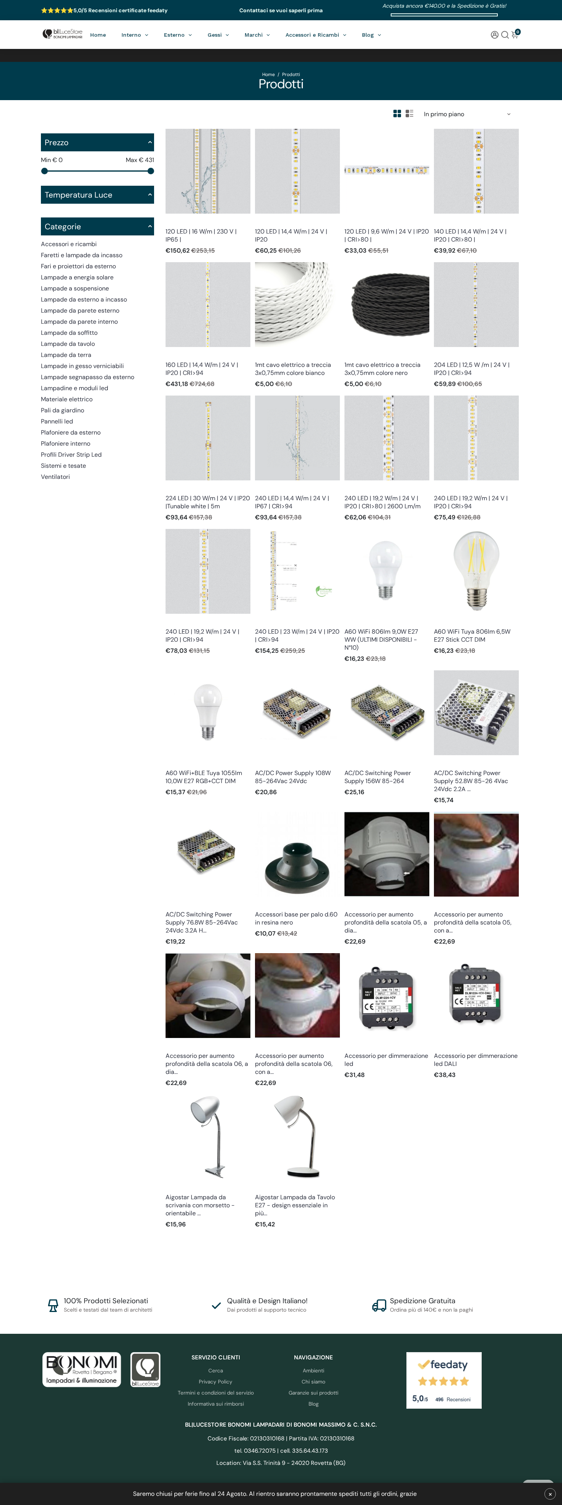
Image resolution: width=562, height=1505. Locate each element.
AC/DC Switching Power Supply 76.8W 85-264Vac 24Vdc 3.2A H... (202, 922)
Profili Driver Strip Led (71, 455)
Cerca (215, 1370)
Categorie (63, 226)
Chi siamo (313, 1382)
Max (140, 160)
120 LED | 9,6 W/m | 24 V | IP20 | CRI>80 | (386, 235)
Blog (314, 1404)
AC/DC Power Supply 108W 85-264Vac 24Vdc (293, 777)
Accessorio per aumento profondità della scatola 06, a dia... (207, 1064)
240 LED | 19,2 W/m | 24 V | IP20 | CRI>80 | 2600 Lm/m (382, 502)
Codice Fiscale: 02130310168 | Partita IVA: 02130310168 (281, 1438)
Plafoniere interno (65, 443)
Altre (350, 1045)
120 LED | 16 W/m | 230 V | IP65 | (201, 235)
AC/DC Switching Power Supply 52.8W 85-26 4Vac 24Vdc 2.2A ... (471, 781)
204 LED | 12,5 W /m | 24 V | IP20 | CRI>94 (472, 369)
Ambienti (313, 1370)
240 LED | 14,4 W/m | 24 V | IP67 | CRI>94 (292, 502)
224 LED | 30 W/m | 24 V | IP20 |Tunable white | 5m (208, 502)
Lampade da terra (66, 355)
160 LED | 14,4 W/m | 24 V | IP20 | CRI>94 (202, 369)
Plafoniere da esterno (71, 432)
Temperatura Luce (78, 195)
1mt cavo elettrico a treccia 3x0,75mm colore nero (382, 369)
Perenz (262, 354)
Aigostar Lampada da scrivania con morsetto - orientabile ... (200, 1205)
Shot (349, 621)
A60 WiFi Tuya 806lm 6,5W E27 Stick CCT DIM (472, 636)
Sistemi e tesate (63, 466)
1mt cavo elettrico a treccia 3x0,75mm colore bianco (293, 369)
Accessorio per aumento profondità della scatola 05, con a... (473, 922)
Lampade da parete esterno (80, 311)
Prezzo (56, 142)
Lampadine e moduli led (74, 388)
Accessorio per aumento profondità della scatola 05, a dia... (385, 922)
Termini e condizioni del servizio (216, 1393)
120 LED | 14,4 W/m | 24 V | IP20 (291, 235)
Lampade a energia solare (77, 277)
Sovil (260, 904)
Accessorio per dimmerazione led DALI (476, 1060)
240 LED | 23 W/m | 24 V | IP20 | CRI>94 (297, 636)
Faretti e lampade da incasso (81, 255)
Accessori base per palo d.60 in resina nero (296, 918)
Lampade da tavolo (68, 344)
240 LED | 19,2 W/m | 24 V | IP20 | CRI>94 (471, 502)
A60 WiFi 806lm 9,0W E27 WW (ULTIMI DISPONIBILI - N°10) (381, 640)
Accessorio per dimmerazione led (386, 1060)
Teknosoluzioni (360, 904)
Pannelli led (57, 421)
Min (52, 160)
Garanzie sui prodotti (313, 1393)
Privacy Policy (215, 1382)
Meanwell (265, 762)
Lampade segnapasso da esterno (87, 377)
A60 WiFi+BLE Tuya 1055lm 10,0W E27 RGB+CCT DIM (204, 777)
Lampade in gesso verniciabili (82, 366)
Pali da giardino (62, 410)
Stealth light (179, 221)
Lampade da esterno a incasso (84, 299)
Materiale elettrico (67, 399)
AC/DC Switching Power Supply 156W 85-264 (377, 777)
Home (268, 74)
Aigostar (175, 1187)
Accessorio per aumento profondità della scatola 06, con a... (294, 1064)
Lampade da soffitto (69, 333)
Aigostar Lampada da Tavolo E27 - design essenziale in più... (295, 1205)
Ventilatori (55, 477)
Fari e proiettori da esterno (78, 266)
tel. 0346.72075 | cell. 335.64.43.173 (281, 1451)
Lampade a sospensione (75, 288)
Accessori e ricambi (69, 244)
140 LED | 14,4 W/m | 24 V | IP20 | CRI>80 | (470, 235)
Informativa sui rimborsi (216, 1404)
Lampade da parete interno (79, 322)
